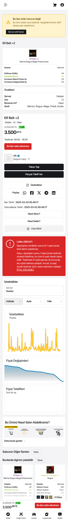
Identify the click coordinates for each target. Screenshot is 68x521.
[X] (39, 193)
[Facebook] (32, 193)
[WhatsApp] (25, 193)
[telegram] (46, 193)
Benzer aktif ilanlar (16, 32)
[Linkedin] (54, 193)
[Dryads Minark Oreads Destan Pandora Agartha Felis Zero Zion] (34, 290)
